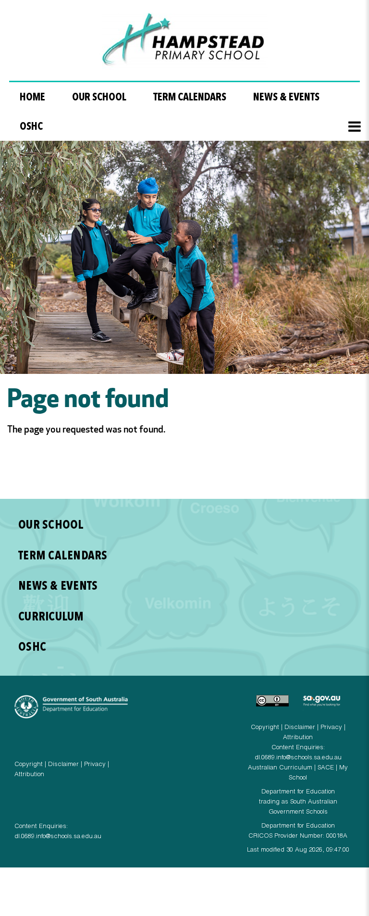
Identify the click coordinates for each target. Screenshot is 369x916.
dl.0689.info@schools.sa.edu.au (57, 837)
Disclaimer (63, 765)
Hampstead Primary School (184, 41)
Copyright (28, 765)
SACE (326, 768)
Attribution (29, 775)
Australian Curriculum (280, 768)
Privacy (95, 765)
